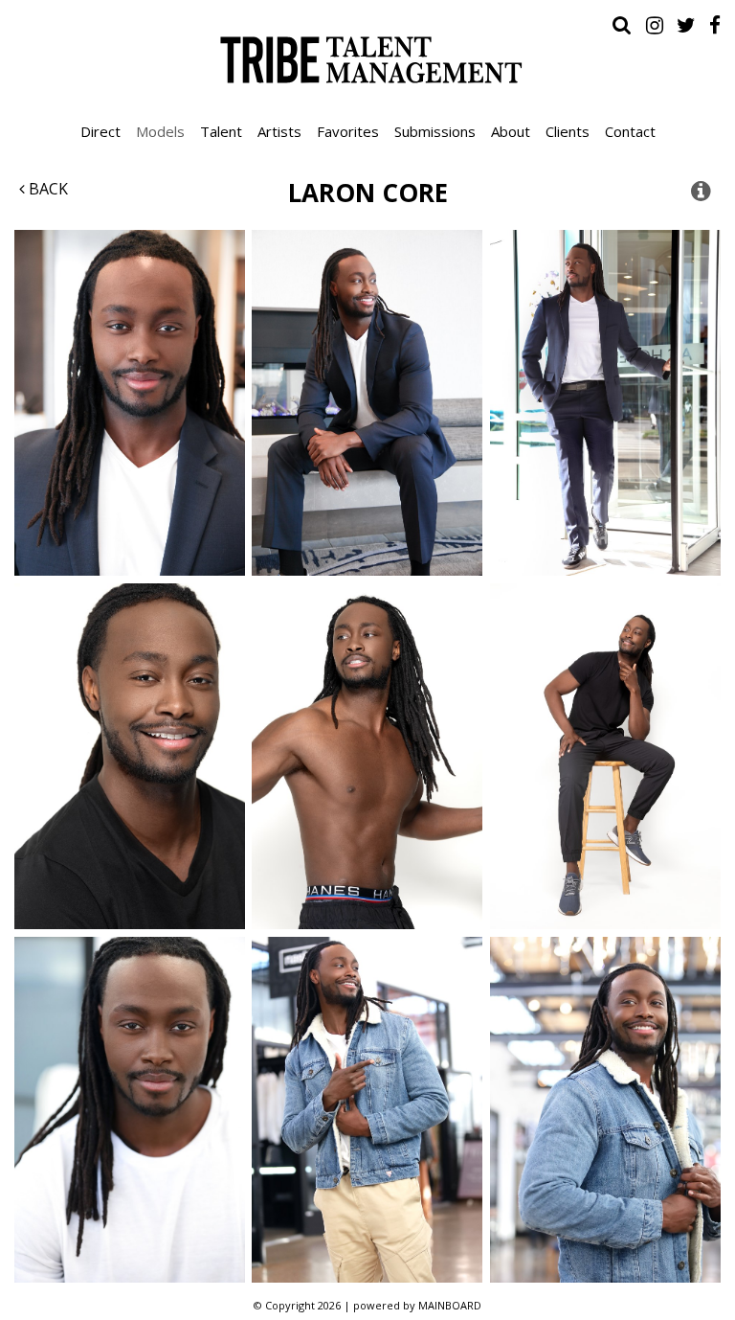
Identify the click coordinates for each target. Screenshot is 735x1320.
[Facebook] (715, 24)
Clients (568, 131)
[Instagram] (654, 24)
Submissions (435, 131)
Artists (279, 131)
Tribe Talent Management (367, 59)
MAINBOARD (449, 1305)
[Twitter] (686, 24)
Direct (100, 131)
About (510, 131)
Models (160, 131)
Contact (630, 131)
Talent (221, 131)
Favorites (348, 131)
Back (46, 188)
